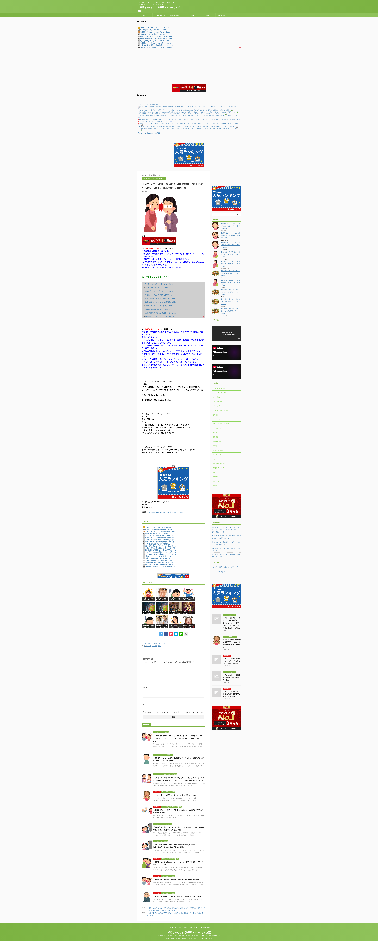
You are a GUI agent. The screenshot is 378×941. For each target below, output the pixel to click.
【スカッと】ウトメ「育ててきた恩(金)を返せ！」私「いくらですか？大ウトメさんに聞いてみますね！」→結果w (226, 529)
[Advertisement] (189, 63)
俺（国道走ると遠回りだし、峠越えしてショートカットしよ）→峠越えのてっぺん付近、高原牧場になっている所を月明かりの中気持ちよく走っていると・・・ (181, 114)
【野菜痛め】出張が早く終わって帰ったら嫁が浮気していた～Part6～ (230, 311)
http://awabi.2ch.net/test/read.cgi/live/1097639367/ (165, 512)
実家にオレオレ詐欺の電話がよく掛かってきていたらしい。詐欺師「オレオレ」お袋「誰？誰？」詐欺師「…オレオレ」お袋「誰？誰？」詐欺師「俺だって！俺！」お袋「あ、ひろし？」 (188, 116)
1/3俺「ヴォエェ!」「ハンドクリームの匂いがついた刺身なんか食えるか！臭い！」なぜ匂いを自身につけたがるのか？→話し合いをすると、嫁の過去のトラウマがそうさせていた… (187, 126)
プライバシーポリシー (189, 927)
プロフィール (177, 927)
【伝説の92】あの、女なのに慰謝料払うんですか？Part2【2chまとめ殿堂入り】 (230, 235)
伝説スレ (192, 15)
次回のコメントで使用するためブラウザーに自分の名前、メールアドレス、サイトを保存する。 (174, 712)
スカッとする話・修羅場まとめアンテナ (225, 567)
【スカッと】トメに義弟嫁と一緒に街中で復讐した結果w (226, 549)
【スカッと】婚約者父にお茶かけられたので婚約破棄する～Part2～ (177, 896)
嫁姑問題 (154, 646)
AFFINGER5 (209, 938)
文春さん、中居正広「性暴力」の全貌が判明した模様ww (154, 121)
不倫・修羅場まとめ (176, 15)
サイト (145, 704)
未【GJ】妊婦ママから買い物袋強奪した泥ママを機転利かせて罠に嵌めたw (226, 537)
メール (145, 696)
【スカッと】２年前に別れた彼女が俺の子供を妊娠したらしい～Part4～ (230, 264)
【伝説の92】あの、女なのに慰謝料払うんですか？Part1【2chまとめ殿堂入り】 (230, 226)
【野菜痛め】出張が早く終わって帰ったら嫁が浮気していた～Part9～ (230, 292)
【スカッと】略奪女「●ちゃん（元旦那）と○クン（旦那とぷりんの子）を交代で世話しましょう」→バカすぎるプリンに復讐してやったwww (177, 738)
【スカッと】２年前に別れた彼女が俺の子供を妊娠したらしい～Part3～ (230, 282)
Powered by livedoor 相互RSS (149, 133)
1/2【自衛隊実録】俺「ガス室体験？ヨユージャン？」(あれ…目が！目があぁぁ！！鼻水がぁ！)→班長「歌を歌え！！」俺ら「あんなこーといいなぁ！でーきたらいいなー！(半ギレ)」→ (188, 119)
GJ (144, 646)
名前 (145, 687)
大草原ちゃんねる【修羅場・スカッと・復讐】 (189, 932)
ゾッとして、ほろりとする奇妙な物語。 (148, 104)
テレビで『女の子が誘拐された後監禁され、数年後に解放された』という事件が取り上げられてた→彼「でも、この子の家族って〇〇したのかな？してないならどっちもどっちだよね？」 (188, 106)
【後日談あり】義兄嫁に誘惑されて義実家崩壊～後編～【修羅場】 (176, 879)
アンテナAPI (216, 576)
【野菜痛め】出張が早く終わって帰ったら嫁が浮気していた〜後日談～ (230, 273)
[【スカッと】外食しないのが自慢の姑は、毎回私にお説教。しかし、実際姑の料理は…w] (176, 634)
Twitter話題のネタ (223, 15)
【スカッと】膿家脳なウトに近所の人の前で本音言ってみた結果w (226, 556)
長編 (207, 15)
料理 (159, 646)
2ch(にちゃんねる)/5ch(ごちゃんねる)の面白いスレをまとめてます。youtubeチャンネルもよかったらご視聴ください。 (189, 935)
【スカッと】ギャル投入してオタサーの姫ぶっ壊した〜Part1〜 (175, 795)
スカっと (148, 646)
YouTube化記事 (160, 15)
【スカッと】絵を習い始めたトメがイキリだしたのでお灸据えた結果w (226, 543)
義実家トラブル (160, 643)
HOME (145, 15)
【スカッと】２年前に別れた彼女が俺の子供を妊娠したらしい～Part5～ (230, 254)
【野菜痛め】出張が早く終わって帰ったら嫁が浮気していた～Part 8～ (230, 301)
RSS (199, 927)
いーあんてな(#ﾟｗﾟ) (219, 572)
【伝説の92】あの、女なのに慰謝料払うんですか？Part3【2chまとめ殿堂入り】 (230, 245)
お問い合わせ (206, 927)
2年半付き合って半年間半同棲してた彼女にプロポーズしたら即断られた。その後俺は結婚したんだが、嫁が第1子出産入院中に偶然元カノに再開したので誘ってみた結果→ (184, 110)
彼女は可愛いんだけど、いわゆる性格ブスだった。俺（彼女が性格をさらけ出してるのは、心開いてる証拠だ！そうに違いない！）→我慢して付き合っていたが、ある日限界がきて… (187, 112)
